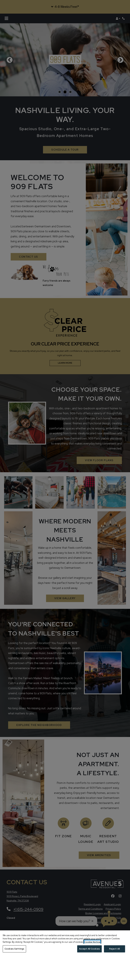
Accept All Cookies (89, 948)
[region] (65, 943)
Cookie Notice (92, 942)
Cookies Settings (14, 948)
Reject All (114, 948)
